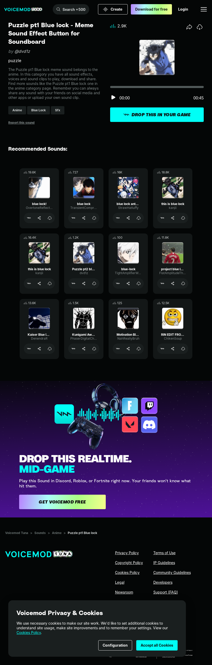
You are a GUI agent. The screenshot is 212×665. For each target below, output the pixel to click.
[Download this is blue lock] (183, 218)
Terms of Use (164, 553)
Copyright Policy (129, 562)
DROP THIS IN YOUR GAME (161, 114)
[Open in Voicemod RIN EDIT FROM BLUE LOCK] (162, 349)
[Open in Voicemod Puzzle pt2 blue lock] (73, 283)
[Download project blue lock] (183, 283)
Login (183, 9)
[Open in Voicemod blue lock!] (29, 218)
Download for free (151, 9)
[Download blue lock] (94, 218)
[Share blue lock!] (39, 218)
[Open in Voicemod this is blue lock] (162, 218)
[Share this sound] (189, 27)
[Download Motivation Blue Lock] (138, 349)
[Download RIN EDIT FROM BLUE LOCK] (183, 349)
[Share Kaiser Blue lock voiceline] (39, 349)
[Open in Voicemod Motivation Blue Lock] (118, 349)
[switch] (113, 97)
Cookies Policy (29, 632)
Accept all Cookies (157, 645)
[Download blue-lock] (138, 283)
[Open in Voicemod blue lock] (73, 218)
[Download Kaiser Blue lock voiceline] (49, 349)
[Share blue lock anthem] (128, 218)
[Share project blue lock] (173, 283)
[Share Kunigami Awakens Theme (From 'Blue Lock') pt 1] (84, 349)
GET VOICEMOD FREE (62, 502)
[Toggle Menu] (204, 9)
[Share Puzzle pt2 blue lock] (84, 283)
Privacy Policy (127, 553)
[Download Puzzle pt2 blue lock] (94, 283)
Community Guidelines (172, 572)
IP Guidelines (164, 562)
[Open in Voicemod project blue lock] (162, 283)
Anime (57, 533)
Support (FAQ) (165, 592)
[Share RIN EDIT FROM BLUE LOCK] (173, 349)
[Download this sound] (199, 27)
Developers (162, 582)
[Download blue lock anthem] (138, 218)
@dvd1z (22, 51)
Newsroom (124, 592)
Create (116, 9)
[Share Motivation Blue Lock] (128, 349)
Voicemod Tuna (16, 533)
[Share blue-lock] (128, 283)
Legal (119, 582)
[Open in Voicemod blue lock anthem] (118, 218)
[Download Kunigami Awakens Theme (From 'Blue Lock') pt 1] (94, 349)
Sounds (40, 533)
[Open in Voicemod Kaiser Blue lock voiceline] (29, 349)
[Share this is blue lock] (173, 218)
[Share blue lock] (84, 218)
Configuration (115, 645)
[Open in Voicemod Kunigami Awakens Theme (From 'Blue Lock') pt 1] (73, 349)
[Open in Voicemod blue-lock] (118, 283)
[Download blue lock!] (49, 218)
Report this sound (21, 123)
